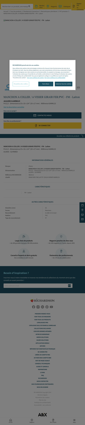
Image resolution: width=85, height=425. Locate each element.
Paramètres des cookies (21, 84)
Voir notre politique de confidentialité (54, 78)
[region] (42, 75)
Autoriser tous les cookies (63, 84)
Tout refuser (45, 84)
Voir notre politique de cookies (35, 78)
